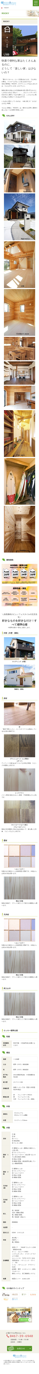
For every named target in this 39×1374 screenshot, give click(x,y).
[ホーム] (2, 8)
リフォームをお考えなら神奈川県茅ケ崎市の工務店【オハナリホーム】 (19, 1361)
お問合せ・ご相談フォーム (19, 1348)
